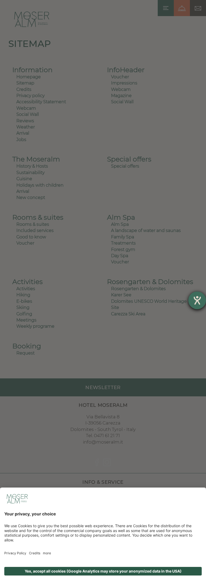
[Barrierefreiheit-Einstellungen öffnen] (197, 300)
